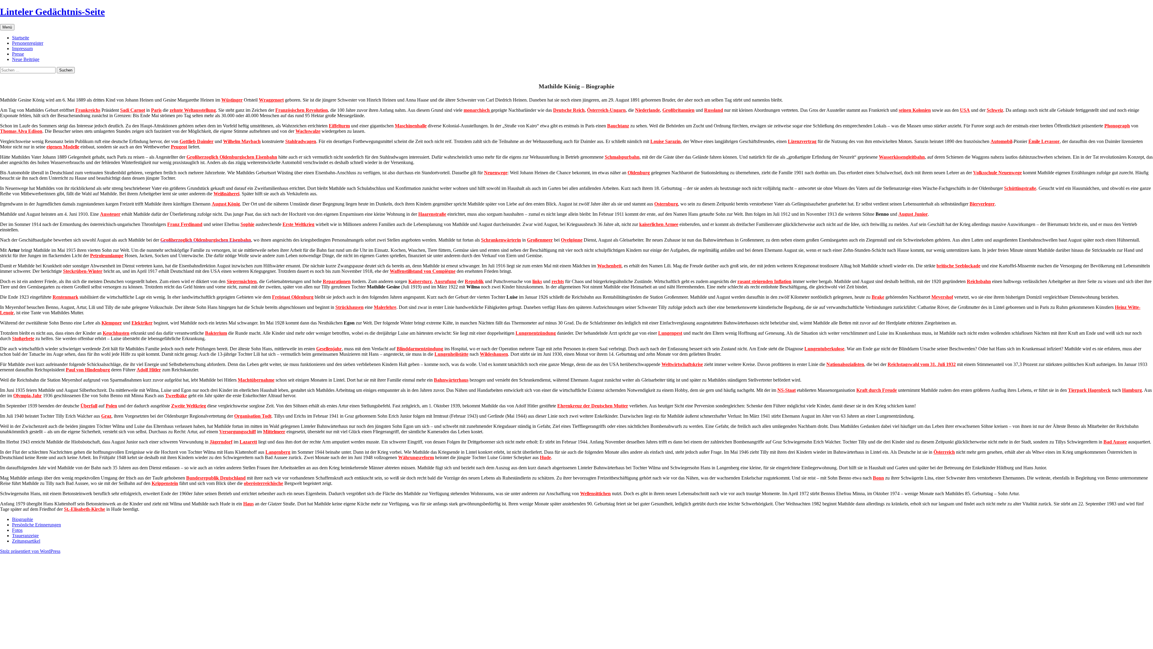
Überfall (88, 405)
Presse (18, 53)
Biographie (22, 519)
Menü (7, 27)
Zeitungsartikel (26, 541)
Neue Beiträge (25, 59)
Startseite (20, 37)
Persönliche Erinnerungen (36, 524)
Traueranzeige (25, 535)
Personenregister (27, 43)
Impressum (22, 48)
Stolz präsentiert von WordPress (30, 551)
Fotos (17, 530)
